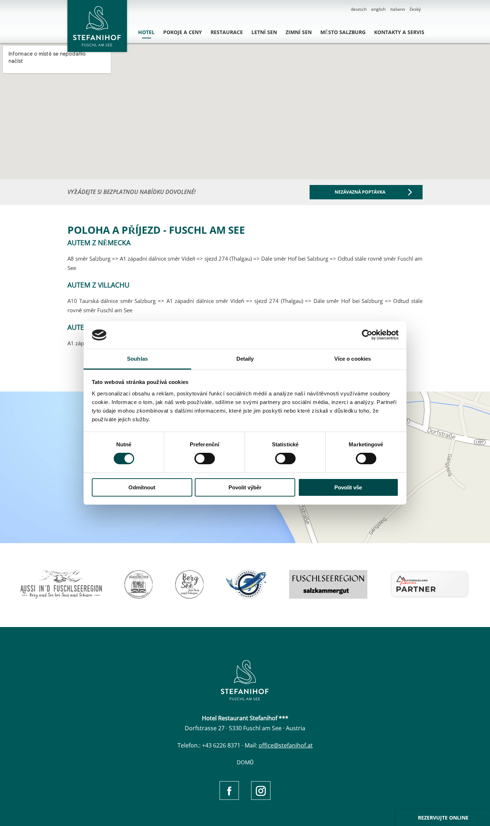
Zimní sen (299, 32)
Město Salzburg (343, 32)
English (378, 9)
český (415, 9)
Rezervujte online (443, 817)
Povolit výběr (245, 487)
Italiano (397, 9)
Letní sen (264, 32)
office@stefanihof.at (286, 745)
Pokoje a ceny (182, 32)
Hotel (146, 32)
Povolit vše (348, 487)
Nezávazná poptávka (360, 192)
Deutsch (359, 9)
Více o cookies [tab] (352, 359)
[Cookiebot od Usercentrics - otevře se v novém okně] (367, 334)
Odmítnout (141, 487)
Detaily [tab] (245, 359)
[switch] (204, 458)
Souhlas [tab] (137, 359)
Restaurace (227, 32)
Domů (245, 762)
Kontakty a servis (399, 32)
